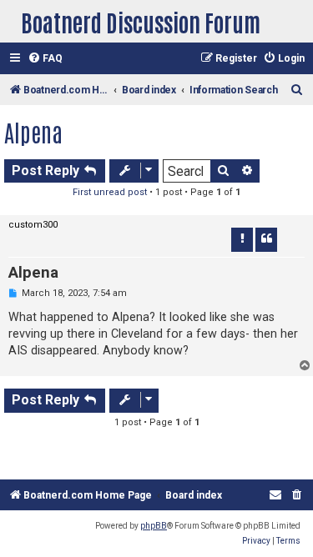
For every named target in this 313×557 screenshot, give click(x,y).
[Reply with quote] (266, 239)
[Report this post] (242, 239)
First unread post (110, 192)
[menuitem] (45, 59)
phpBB (153, 525)
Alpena (33, 132)
